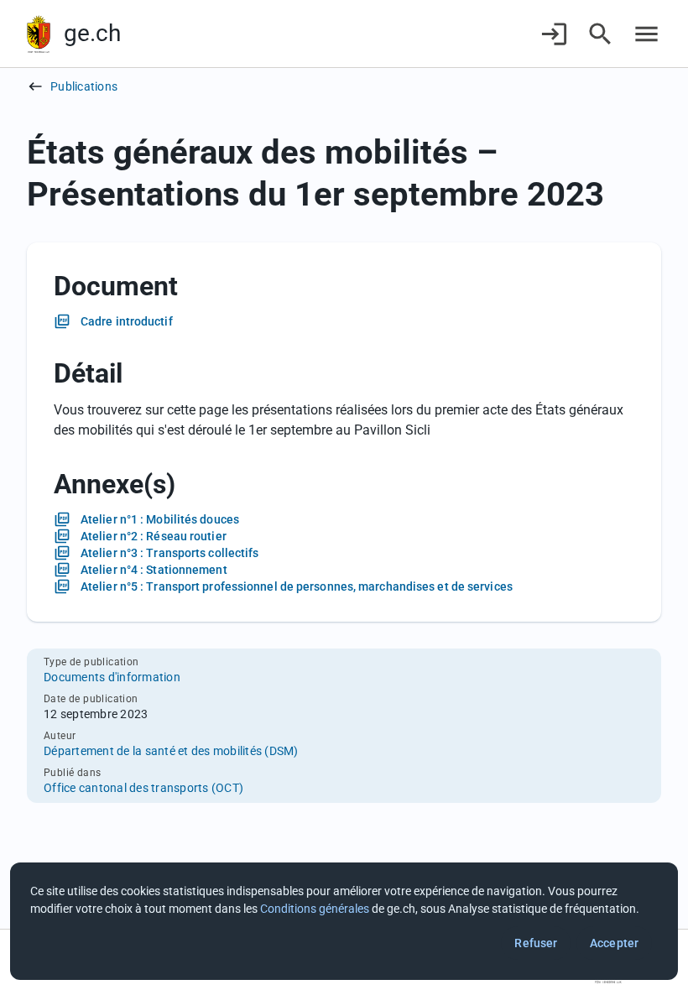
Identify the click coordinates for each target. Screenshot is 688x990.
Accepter (614, 943)
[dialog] (344, 921)
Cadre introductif (127, 321)
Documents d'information (112, 677)
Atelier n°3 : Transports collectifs (170, 553)
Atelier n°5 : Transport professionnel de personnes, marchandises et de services (297, 586)
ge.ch (92, 33)
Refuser (535, 943)
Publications (83, 86)
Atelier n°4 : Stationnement (154, 569)
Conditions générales (314, 908)
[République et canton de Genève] (38, 34)
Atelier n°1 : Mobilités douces (160, 519)
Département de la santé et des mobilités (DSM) (171, 751)
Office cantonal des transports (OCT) (143, 788)
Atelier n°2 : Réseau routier (154, 536)
